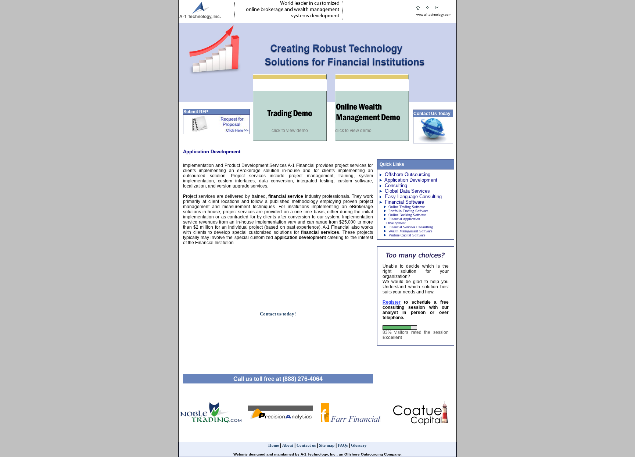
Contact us (307, 445)
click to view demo (290, 130)
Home (273, 445)
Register (392, 302)
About (288, 445)
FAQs (343, 445)
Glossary (359, 445)
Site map (326, 445)
